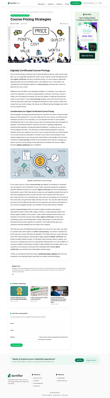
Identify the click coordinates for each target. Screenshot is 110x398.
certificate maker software (47, 254)
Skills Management (38, 383)
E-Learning (18, 12)
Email (12, 330)
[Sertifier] (14, 3)
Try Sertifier (75, 3)
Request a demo (91, 360)
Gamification (36, 386)
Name (12, 323)
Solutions (50, 4)
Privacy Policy (56, 395)
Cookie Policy (64, 395)
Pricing (67, 4)
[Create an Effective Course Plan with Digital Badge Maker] (19, 291)
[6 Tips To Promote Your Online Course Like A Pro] (39, 291)
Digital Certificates (62, 380)
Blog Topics (41, 4)
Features (59, 4)
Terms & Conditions (47, 395)
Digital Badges (61, 378)
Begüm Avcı (14, 23)
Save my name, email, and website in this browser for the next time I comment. (53, 338)
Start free (79, 360)
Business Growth (37, 378)
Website (12, 337)
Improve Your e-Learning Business (30, 12)
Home (13, 12)
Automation (36, 380)
